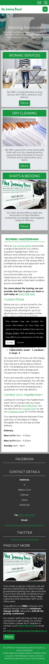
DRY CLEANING (24, 113)
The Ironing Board (21, 246)
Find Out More (16, 545)
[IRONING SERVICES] (24, 87)
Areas (21, 653)
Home (5, 653)
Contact (39, 656)
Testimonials (21, 656)
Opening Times (39, 653)
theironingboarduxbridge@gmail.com (24, 525)
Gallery (10, 656)
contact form (29, 409)
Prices (29, 653)
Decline (20, 342)
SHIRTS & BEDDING (24, 176)
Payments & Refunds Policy (17, 659)
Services (13, 653)
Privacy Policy (12, 333)
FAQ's (31, 656)
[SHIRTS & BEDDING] (24, 208)
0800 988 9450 (27, 294)
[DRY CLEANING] (24, 145)
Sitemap (41, 659)
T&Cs (34, 659)
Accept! (10, 342)
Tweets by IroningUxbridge (24, 539)
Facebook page (16, 411)
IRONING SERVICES (24, 55)
